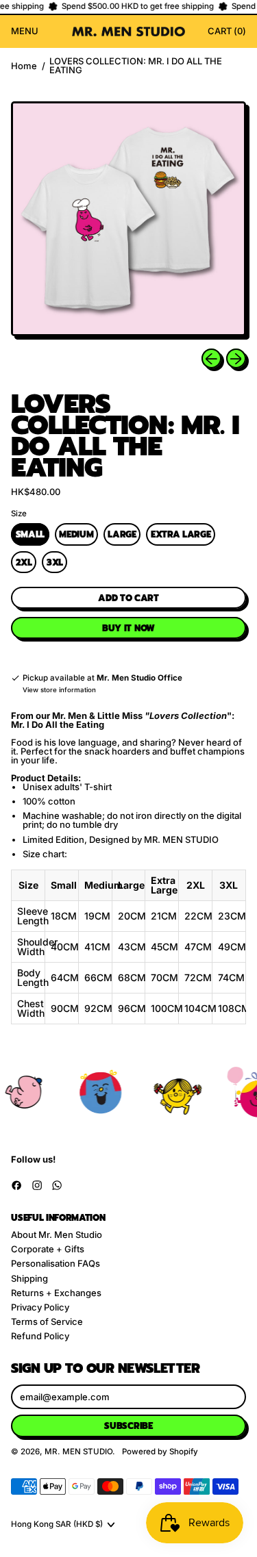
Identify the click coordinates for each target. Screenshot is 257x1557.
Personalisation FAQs (55, 1263)
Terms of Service (47, 1321)
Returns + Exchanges (56, 1292)
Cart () (226, 32)
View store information (59, 690)
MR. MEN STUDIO (78, 1451)
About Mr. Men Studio (56, 1234)
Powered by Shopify (160, 1451)
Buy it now (128, 628)
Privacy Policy (40, 1307)
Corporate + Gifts (47, 1248)
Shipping (29, 1278)
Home (24, 66)
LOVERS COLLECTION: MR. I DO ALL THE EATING (135, 66)
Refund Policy (40, 1335)
